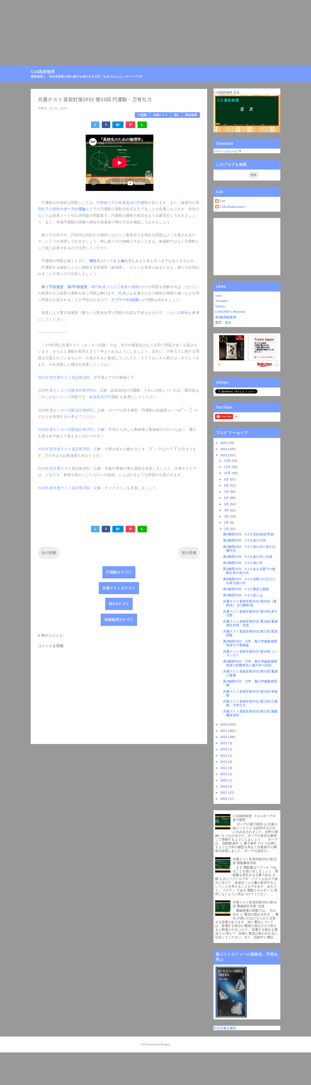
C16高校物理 (41, 62)
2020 (224, 737)
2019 (224, 743)
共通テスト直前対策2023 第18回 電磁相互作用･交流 (255, 904)
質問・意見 (223, 322)
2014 (224, 755)
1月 (227, 529)
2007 (224, 792)
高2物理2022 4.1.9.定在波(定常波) (249, 534)
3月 (227, 516)
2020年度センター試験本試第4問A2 (67, 390)
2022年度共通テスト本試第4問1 (64, 469)
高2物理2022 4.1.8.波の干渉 (244, 540)
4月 (227, 510)
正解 (103, 390)
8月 (227, 485)
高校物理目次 (66, 62)
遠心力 (126, 261)
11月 (228, 467)
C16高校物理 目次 (226, 92)
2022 (224, 724)
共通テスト (160, 115)
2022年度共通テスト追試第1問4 (64, 488)
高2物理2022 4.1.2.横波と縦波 (246, 589)
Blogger (165, 1044)
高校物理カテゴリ (119, 620)
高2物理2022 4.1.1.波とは (243, 595)
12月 (228, 460)
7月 (227, 491)
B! (118, 125)
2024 (224, 449)
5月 (227, 504)
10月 (228, 473)
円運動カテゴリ (119, 572)
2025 (224, 443)
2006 (224, 799)
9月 (227, 479)
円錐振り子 (105, 203)
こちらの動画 (177, 313)
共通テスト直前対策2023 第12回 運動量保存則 (255, 861)
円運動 (142, 115)
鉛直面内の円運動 (133, 203)
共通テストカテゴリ (118, 588)
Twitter (220, 306)
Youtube (221, 301)
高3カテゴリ (119, 604)
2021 (224, 731)
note (218, 295)
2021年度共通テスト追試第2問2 (64, 449)
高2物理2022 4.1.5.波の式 (243, 563)
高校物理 (191, 115)
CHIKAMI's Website (230, 311)
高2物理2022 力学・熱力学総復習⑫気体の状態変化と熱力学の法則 (250, 663)
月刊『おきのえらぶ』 (99, 62)
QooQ (163, 1059)
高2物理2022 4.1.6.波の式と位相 (247, 556)
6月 (227, 498)
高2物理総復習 (225, 317)
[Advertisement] (127, 29)
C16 (222, 201)
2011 (224, 768)
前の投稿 (189, 553)
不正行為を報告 (224, 1028)
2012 (224, 761)
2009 (224, 780)
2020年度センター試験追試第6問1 (66, 410)
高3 (176, 115)
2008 (224, 786)
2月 (227, 522)
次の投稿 (48, 553)
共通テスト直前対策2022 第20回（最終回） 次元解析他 (250, 603)
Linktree (128, 62)
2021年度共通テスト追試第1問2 (64, 377)
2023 (224, 455)
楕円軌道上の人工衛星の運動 (115, 287)
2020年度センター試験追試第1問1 (66, 430)
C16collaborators (232, 206)
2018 (224, 749)
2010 (224, 774)
